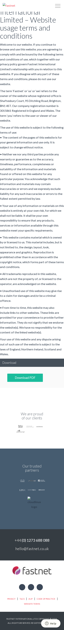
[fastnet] (9, 5)
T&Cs (22, 599)
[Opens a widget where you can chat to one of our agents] (50, 623)
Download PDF (25, 378)
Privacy (11, 599)
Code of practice (46, 599)
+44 (32, 540)
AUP (30, 599)
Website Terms (32, 604)
